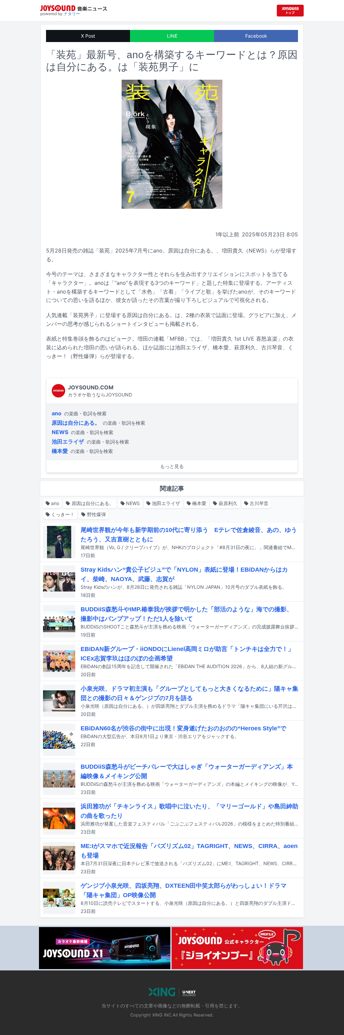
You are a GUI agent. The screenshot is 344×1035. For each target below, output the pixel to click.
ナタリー (72, 13)
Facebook (256, 36)
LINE (172, 36)
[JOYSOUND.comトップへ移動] (290, 10)
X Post (88, 36)
